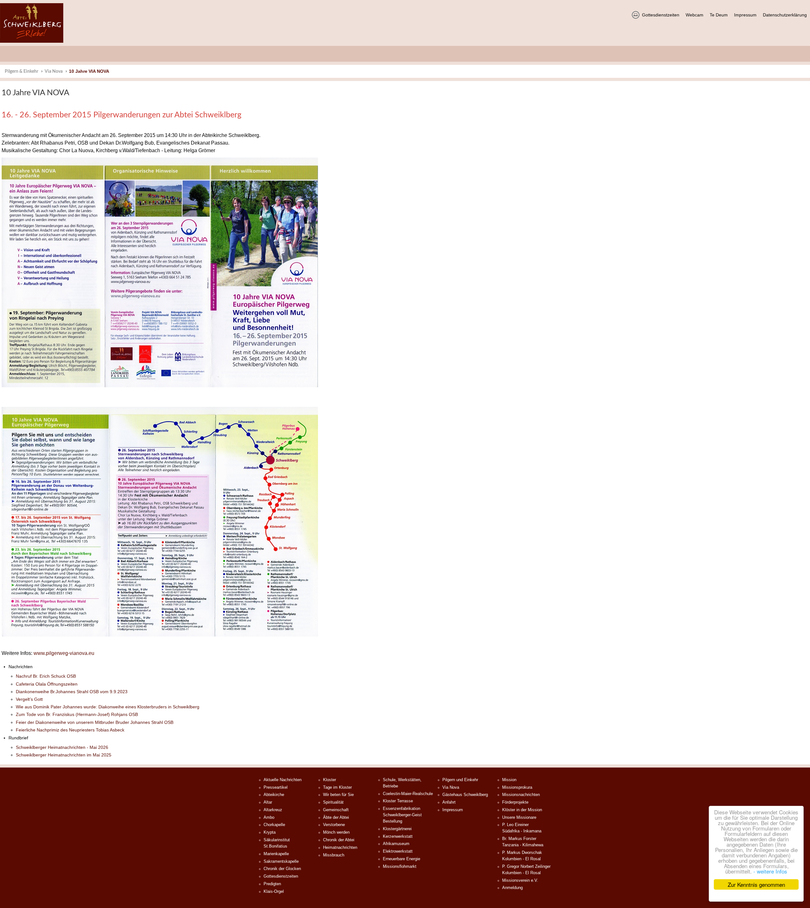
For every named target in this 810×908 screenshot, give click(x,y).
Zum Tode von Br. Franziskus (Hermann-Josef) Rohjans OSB (77, 714)
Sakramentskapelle (281, 861)
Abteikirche (274, 795)
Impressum (452, 810)
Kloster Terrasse (398, 801)
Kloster (329, 780)
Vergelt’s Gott (29, 699)
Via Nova (54, 71)
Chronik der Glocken (282, 869)
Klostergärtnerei (397, 829)
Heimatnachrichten (340, 847)
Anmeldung (512, 888)
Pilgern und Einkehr (460, 780)
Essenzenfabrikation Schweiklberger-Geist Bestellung (402, 815)
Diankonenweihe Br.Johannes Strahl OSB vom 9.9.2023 (72, 691)
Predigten (272, 884)
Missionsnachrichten (521, 795)
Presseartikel (276, 787)
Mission (509, 780)
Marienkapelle (276, 854)
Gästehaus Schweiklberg (465, 795)
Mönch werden (336, 832)
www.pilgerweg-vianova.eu (64, 653)
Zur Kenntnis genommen (756, 884)
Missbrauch (333, 855)
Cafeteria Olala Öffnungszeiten (47, 684)
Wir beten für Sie (338, 795)
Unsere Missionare (519, 817)
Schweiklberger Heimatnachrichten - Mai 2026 (62, 747)
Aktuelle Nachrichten (283, 780)
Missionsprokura (517, 787)
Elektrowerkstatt (398, 851)
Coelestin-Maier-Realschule (408, 794)
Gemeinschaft (336, 810)
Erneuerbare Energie (401, 859)
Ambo (269, 817)
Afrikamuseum (396, 844)
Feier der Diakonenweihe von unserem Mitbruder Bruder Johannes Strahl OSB (94, 722)
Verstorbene (334, 825)
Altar (268, 802)
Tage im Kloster (337, 787)
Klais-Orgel (274, 891)
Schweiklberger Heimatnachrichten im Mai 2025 (63, 754)
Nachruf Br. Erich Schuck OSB (46, 676)
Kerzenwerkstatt (398, 836)
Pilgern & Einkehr (21, 71)
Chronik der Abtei (338, 840)
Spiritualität (333, 802)
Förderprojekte (515, 802)
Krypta (270, 832)
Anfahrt (449, 802)
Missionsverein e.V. (520, 880)
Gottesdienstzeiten (281, 876)
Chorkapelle (274, 825)
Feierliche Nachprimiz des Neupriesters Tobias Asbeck (70, 729)
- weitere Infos (770, 871)
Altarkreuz (273, 810)
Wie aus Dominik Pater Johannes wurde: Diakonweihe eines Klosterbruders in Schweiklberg (107, 706)
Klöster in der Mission (522, 810)
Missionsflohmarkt (399, 866)
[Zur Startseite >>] (31, 23)
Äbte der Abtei (336, 817)
